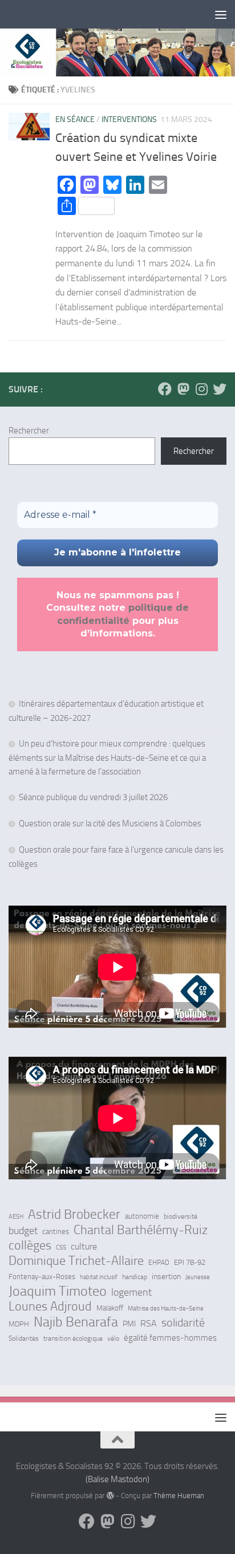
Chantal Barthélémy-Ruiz (141, 1230)
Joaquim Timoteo (58, 1291)
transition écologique (73, 1338)
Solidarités (24, 1338)
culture (84, 1246)
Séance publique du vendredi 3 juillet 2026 (93, 797)
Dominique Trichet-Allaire (76, 1261)
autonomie (142, 1216)
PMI (129, 1324)
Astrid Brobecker (74, 1215)
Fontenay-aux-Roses (42, 1276)
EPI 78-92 (189, 1262)
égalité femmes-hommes (170, 1338)
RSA (148, 1323)
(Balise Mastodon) (117, 1479)
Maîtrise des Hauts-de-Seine (166, 1308)
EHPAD (158, 1263)
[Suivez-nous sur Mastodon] (183, 389)
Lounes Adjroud (50, 1306)
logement (131, 1292)
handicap (134, 1277)
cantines (55, 1231)
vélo (113, 1338)
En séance (75, 119)
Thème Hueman (178, 1495)
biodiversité (180, 1216)
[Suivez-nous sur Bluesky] (219, 389)
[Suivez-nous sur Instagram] (201, 389)
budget (23, 1230)
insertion (166, 1276)
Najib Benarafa (76, 1322)
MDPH (19, 1324)
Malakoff (109, 1308)
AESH (16, 1216)
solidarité (183, 1322)
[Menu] (220, 14)
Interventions (129, 119)
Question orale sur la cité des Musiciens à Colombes (110, 823)
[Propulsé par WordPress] (110, 1495)
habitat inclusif (99, 1277)
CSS (61, 1247)
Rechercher (29, 430)
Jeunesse (197, 1277)
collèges (30, 1245)
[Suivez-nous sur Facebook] (165, 389)
